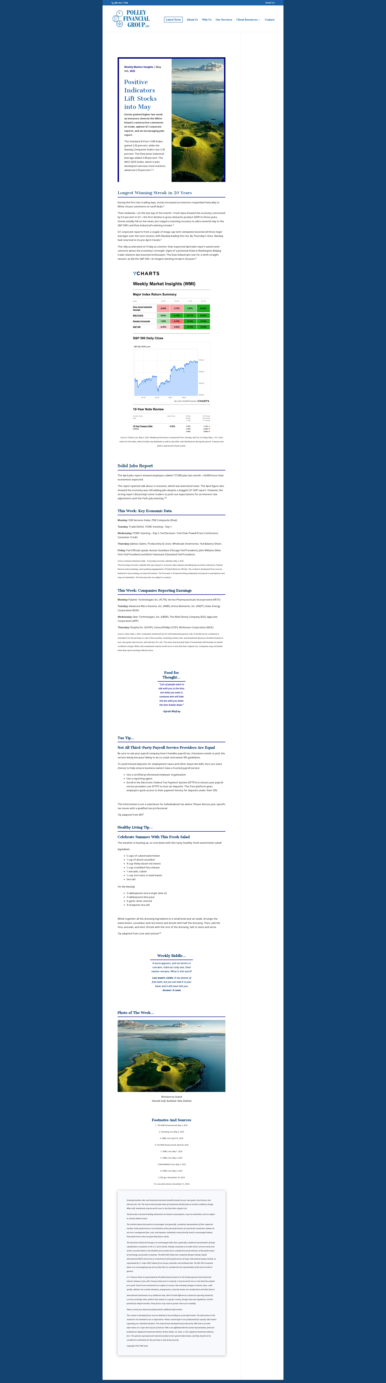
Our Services (224, 20)
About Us (192, 20)
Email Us (270, 3)
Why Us (207, 20)
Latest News (173, 19)
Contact (269, 20)
